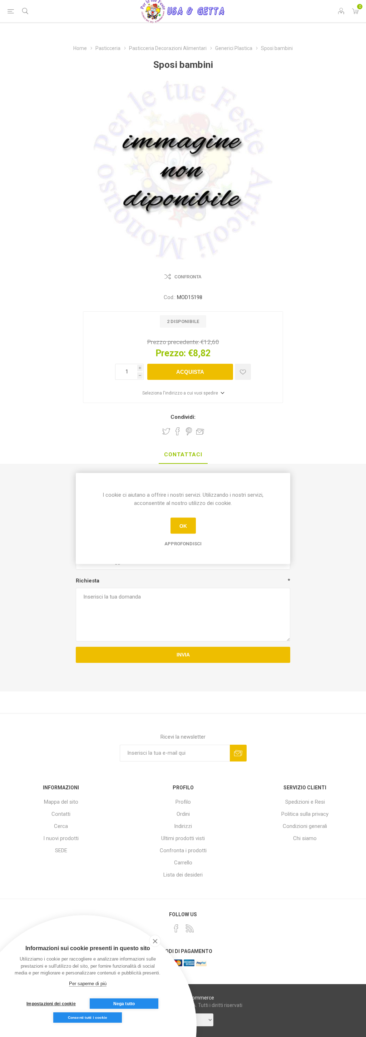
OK (183, 526)
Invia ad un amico (200, 431)
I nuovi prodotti (61, 838)
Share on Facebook (178, 431)
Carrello (183, 862)
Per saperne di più (88, 983)
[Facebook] (176, 928)
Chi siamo (305, 838)
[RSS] (190, 928)
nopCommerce (197, 998)
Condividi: (183, 417)
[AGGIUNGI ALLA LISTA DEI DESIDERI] (243, 372)
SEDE (61, 850)
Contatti (60, 814)
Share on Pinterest (189, 431)
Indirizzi (183, 826)
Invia (183, 655)
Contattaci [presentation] (183, 454)
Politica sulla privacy (304, 814)
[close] (155, 941)
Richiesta (87, 580)
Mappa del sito (61, 802)
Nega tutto (124, 1003)
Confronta (188, 276)
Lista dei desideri (183, 875)
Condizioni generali (305, 826)
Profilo (183, 802)
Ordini (183, 814)
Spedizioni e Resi (305, 802)
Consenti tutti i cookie (88, 1017)
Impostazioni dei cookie (51, 1003)
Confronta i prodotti (183, 850)
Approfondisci (183, 543)
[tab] (183, 455)
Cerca (61, 826)
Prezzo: (170, 353)
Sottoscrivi (238, 753)
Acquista (190, 372)
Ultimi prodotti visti (183, 838)
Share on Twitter (166, 431)
